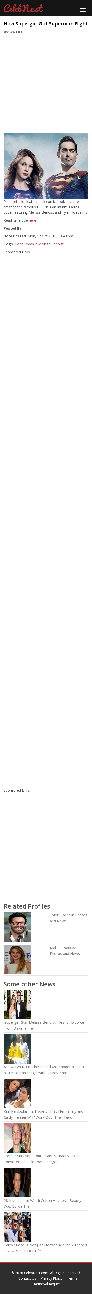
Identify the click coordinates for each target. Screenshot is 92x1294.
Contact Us (27, 1278)
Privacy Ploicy (51, 1278)
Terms (72, 1278)
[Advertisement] (41, 83)
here (32, 220)
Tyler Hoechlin (26, 244)
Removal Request (48, 1283)
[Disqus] (46, 719)
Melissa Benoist (51, 244)
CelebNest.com (36, 1273)
